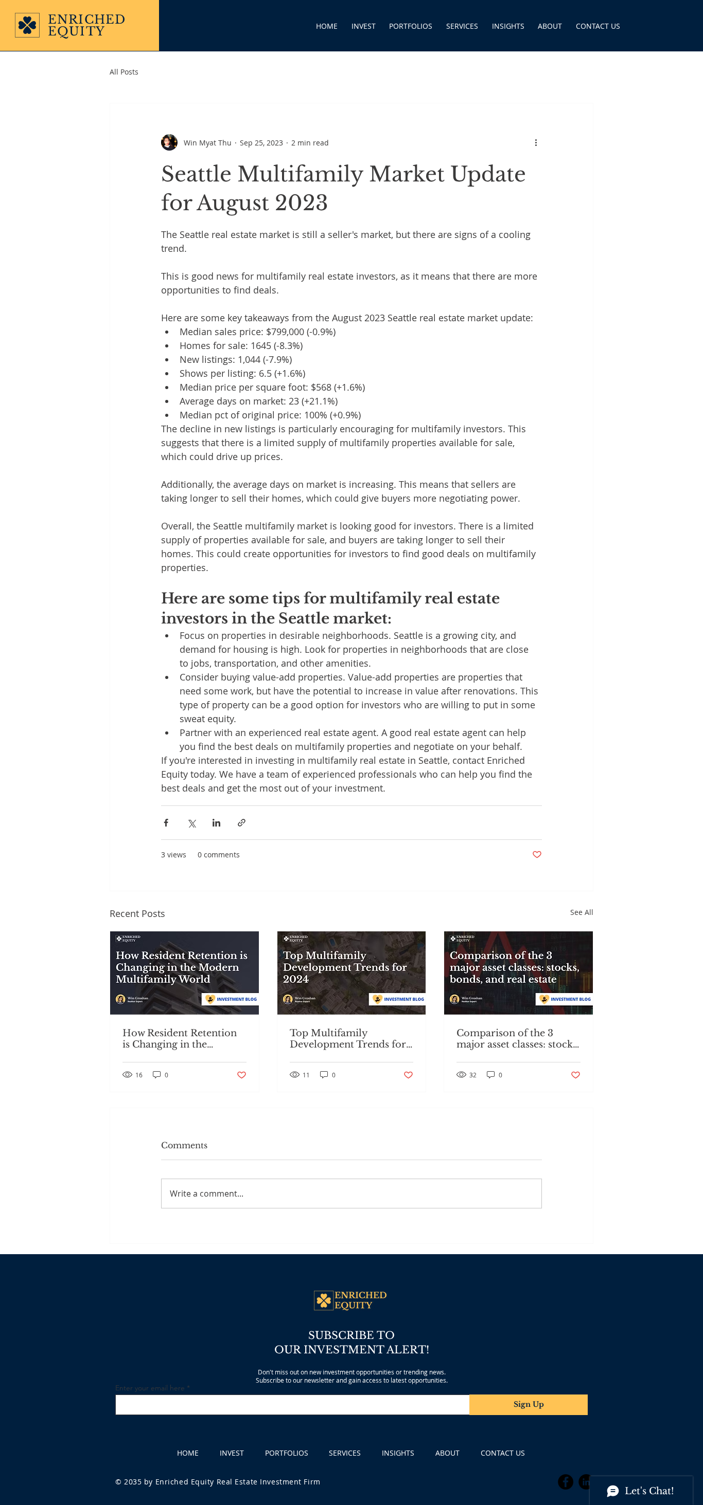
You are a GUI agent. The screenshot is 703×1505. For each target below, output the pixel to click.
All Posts (124, 72)
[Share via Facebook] (166, 823)
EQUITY (76, 31)
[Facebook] (565, 1482)
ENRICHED (87, 19)
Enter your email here (150, 1387)
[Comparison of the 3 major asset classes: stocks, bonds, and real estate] (518, 973)
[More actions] (536, 142)
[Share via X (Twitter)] (191, 823)
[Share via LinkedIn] (216, 823)
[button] (410, 26)
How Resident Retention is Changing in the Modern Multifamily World (179, 1038)
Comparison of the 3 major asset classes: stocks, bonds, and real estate (517, 1038)
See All (581, 912)
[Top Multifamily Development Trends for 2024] (351, 973)
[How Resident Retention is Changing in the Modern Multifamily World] (184, 973)
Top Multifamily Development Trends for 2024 (348, 1038)
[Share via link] (242, 823)
